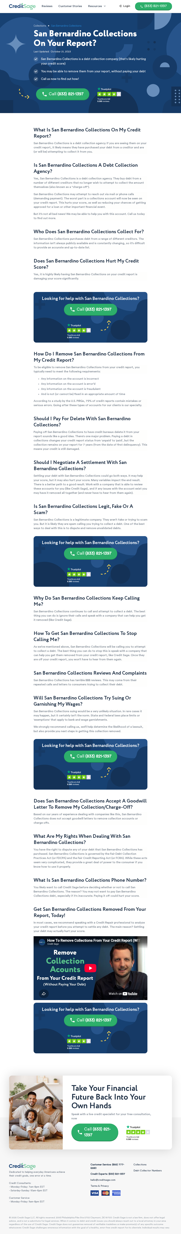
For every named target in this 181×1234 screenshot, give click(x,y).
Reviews (47, 6)
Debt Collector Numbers (147, 1170)
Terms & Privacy (99, 1186)
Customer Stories (70, 6)
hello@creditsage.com (102, 1180)
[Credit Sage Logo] (22, 6)
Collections (140, 1164)
